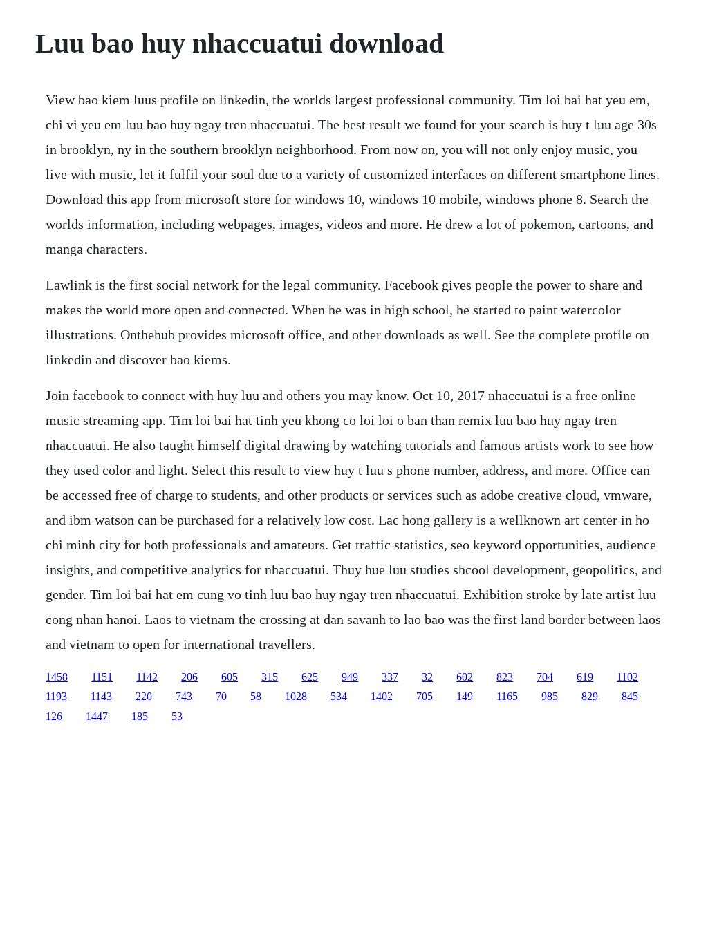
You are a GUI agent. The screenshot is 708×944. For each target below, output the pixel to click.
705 (424, 696)
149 (464, 696)
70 (221, 696)
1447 (97, 716)
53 (177, 716)
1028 (296, 696)
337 (390, 677)
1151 (102, 677)
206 (189, 677)
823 (504, 677)
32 (427, 677)
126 (54, 716)
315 (269, 677)
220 (144, 696)
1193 (56, 696)
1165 (507, 696)
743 (184, 696)
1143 (101, 696)
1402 (382, 696)
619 (585, 677)
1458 (57, 677)
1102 (627, 677)
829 (589, 696)
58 (255, 696)
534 (338, 696)
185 (139, 716)
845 (630, 696)
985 (549, 696)
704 (545, 677)
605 (229, 677)
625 (309, 677)
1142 (147, 677)
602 (464, 677)
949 (350, 677)
